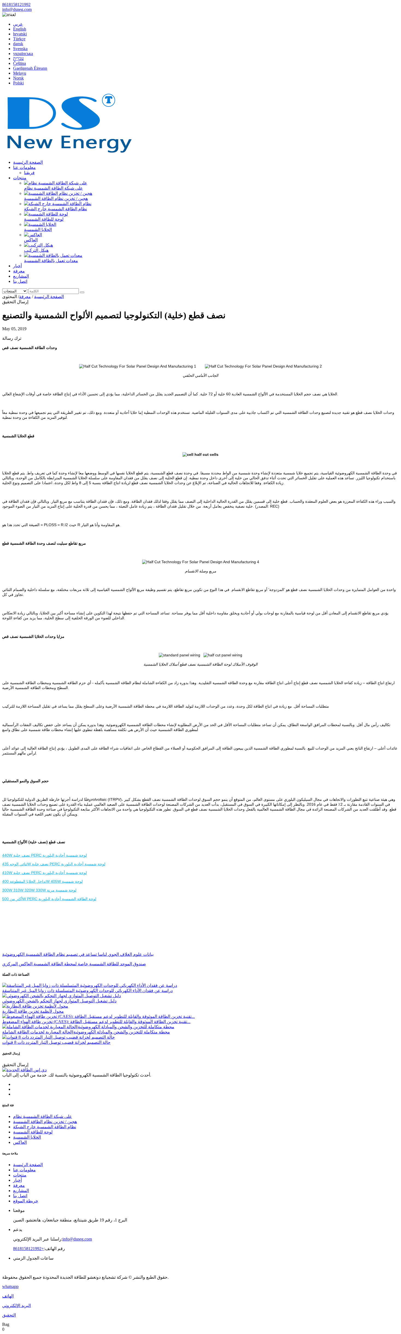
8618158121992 (16, 4)
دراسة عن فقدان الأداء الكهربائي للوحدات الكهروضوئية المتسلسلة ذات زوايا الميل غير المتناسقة (87, 990)
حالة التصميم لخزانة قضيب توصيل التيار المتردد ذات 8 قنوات (56, 1042)
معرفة (19, 271)
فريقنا (29, 172)
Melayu (19, 73)
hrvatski (20, 34)
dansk (18, 43)
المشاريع (21, 276)
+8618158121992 (28, 1248)
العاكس (31, 240)
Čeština (19, 63)
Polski (18, 83)
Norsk (18, 78)
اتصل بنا (20, 281)
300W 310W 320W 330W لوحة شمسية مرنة (39, 890)
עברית (18, 58)
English (19, 29)
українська (23, 53)
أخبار (17, 265)
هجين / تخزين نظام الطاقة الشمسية (56, 198)
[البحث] (82, 292)
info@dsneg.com (17, 9)
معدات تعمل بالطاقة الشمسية (51, 260)
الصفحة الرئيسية (28, 162)
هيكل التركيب (36, 250)
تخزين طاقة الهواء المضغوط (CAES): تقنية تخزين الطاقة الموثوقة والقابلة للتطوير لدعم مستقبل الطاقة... (96, 1021)
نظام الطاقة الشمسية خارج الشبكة (55, 209)
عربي (18, 24)
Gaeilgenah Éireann (30, 68)
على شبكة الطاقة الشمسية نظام (53, 188)
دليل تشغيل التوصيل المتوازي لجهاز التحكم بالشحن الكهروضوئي (59, 1001)
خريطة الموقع (25, 1201)
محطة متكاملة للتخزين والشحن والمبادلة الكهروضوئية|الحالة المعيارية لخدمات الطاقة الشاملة (86, 1032)
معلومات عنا (24, 167)
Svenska (20, 48)
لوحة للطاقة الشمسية (44, 219)
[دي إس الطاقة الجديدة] (69, 152)
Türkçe (19, 39)
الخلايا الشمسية (38, 229)
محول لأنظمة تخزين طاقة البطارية (33, 1011)
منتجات (19, 177)
